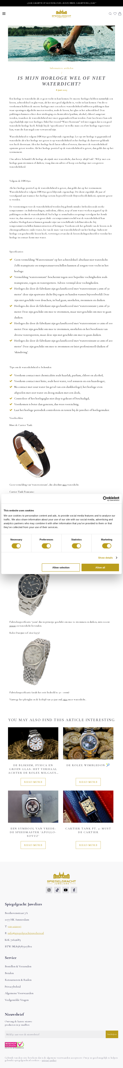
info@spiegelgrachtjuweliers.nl (26, 933)
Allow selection (61, 567)
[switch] (46, 545)
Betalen (9, 973)
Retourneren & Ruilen (18, 980)
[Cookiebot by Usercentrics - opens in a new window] (105, 498)
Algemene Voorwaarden (19, 993)
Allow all (100, 567)
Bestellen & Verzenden (18, 966)
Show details (105, 557)
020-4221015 (14, 926)
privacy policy (49, 1060)
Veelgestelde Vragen (17, 1000)
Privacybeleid (13, 986)
